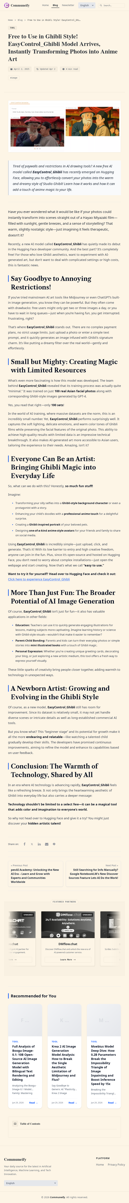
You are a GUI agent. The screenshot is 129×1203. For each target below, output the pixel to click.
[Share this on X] (32, 844)
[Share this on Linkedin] (39, 844)
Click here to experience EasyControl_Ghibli (39, 579)
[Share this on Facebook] (25, 844)
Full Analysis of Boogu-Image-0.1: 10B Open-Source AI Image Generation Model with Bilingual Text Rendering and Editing (24, 1063)
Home (45, 5)
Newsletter (68, 5)
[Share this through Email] (47, 844)
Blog (55, 5)
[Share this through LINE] (54, 844)
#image (13, 78)
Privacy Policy (116, 1164)
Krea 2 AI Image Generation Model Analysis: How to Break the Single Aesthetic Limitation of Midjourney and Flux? (64, 1063)
